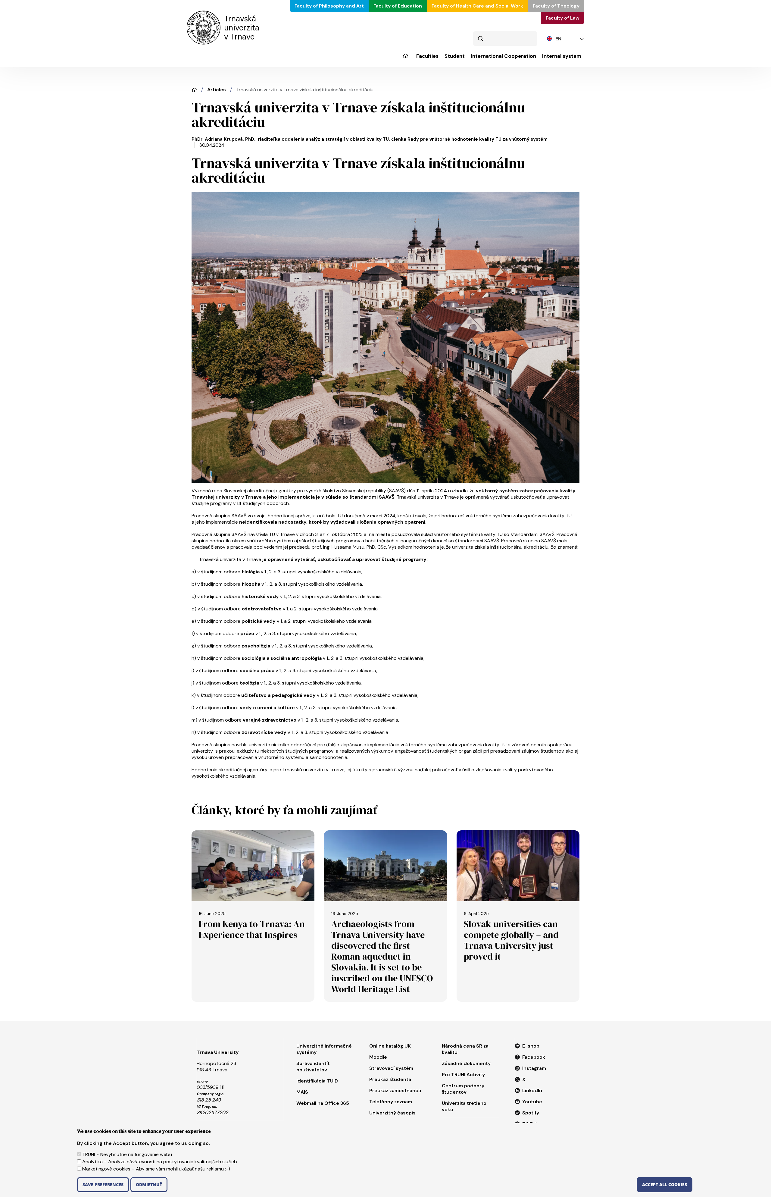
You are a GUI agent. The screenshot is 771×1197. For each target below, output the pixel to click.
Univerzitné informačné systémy (324, 1049)
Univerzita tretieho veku (464, 1106)
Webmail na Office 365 (322, 1103)
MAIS (302, 1092)
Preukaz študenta (390, 1079)
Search (480, 38)
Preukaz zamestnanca (395, 1090)
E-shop (530, 1046)
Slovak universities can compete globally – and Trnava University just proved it (511, 940)
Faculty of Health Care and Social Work (477, 6)
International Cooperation (503, 56)
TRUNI (88, 1154)
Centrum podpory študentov (463, 1089)
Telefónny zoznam (390, 1101)
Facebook (533, 1057)
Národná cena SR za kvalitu (465, 1049)
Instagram (534, 1068)
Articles (216, 89)
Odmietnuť (149, 1184)
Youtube (532, 1101)
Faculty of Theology (556, 6)
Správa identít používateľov (313, 1066)
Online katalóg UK (390, 1046)
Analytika (92, 1161)
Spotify (530, 1113)
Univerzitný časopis (392, 1113)
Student (455, 56)
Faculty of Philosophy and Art (329, 6)
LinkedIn (532, 1090)
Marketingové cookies (106, 1169)
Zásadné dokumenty (466, 1063)
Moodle (378, 1057)
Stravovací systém (391, 1068)
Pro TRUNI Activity (463, 1074)
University (405, 60)
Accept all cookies (664, 1184)
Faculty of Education (397, 6)
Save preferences (103, 1184)
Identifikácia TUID (317, 1081)
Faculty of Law (562, 18)
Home (194, 90)
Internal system (561, 56)
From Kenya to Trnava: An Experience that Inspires (252, 929)
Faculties (427, 56)
